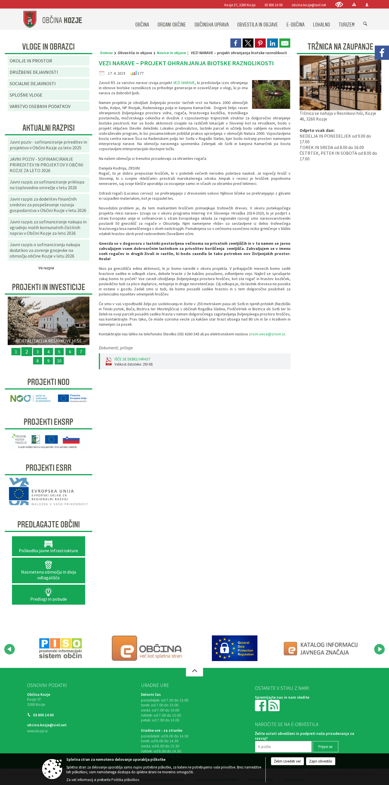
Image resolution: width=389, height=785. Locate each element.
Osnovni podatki (47, 685)
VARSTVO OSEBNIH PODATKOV (40, 106)
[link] (235, 43)
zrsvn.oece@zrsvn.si (267, 334)
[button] (9, 649)
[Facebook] (382, 53)
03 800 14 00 (273, 5)
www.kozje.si (37, 731)
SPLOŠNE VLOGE (26, 95)
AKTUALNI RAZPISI (48, 128)
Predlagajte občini (48, 524)
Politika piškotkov (125, 779)
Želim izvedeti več (287, 761)
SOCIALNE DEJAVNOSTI (33, 83)
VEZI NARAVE (184, 82)
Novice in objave (171, 52)
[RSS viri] (274, 705)
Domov (106, 52)
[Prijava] (367, 5)
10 (59, 361)
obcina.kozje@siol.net (309, 5)
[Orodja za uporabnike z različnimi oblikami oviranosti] (339, 4)
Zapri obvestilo (320, 761)
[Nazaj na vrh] (194, 672)
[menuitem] (142, 19)
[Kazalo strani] (354, 4)
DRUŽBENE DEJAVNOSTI (34, 72)
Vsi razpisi (46, 268)
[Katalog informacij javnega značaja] (321, 648)
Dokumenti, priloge (116, 347)
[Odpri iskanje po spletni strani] (365, 24)
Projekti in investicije (48, 287)
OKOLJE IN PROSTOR (31, 61)
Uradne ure (155, 685)
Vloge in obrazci (48, 46)
